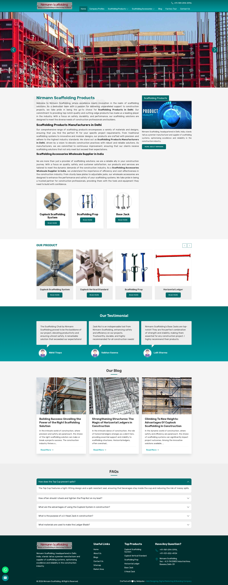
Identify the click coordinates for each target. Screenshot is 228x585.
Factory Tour (171, 9)
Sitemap (97, 565)
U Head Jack (129, 572)
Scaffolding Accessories (142, 9)
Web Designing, (152, 581)
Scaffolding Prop (134, 289)
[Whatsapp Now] (5, 570)
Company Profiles (96, 9)
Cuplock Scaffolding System (55, 289)
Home (83, 9)
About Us (97, 553)
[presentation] (184, 245)
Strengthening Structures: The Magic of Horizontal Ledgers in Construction (113, 422)
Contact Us (185, 9)
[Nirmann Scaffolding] (55, 5)
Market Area (99, 569)
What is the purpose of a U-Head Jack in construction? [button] (66, 516)
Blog (160, 9)
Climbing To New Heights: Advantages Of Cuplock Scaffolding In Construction (163, 422)
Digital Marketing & (167, 581)
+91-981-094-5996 (183, 3)
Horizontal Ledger (173, 289)
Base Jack (128, 568)
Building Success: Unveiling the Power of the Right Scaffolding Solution (60, 422)
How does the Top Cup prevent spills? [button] (57, 481)
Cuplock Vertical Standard (94, 289)
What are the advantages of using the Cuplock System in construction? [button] (74, 507)
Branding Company (183, 581)
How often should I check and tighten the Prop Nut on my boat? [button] (70, 498)
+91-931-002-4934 (168, 553)
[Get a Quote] (5, 577)
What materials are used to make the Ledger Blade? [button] (64, 524)
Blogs (96, 557)
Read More (52, 223)
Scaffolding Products (117, 9)
